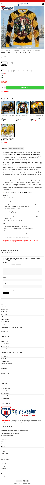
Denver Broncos (4, 341)
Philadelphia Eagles (5, 361)
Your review (5, 267)
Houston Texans (4, 331)
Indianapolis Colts (5, 334)
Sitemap (3, 456)
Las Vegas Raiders (5, 346)
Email (4, 283)
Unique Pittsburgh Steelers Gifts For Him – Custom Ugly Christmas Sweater (37, 118)
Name (4, 277)
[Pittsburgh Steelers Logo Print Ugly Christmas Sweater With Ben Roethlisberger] (7, 107)
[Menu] (1, 3)
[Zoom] (2, 47)
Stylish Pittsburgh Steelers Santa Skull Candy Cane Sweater (7, 140)
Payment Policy (4, 468)
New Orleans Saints (5, 386)
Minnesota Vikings (5, 373)
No (2, 77)
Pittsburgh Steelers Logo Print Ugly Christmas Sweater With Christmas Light (22, 118)
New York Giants (4, 358)
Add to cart (25, 87)
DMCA (2, 471)
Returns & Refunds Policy (6, 448)
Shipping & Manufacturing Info (16, 148)
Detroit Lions (4, 368)
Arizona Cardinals (4, 390)
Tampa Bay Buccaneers (6, 388)
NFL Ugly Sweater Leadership (7, 476)
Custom (3, 73)
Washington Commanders (6, 363)
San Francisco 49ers (5, 395)
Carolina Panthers (5, 383)
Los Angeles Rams (5, 393)
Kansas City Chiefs (5, 343)
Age (2, 59)
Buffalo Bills (3, 307)
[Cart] (43, 4)
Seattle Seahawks (5, 398)
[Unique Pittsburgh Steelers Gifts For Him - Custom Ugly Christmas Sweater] (37, 107)
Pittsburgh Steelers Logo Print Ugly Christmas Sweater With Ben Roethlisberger (8, 118)
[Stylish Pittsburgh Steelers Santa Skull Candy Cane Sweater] (7, 130)
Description (4, 148)
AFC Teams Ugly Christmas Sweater (12, 50)
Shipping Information (5, 466)
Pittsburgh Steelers (5, 324)
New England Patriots (5, 311)
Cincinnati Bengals (5, 319)
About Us (3, 443)
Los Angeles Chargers (5, 348)
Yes (2, 75)
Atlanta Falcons (4, 381)
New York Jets (4, 314)
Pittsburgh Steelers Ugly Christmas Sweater (30, 50)
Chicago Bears (4, 366)
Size (2, 68)
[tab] (4, 148)
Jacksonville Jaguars (5, 336)
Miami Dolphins (4, 309)
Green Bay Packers (5, 371)
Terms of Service (4, 453)
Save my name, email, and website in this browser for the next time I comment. (21, 290)
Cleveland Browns (5, 321)
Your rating (5, 262)
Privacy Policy (4, 451)
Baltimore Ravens (5, 316)
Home (2, 50)
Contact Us (3, 463)
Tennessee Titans (5, 339)
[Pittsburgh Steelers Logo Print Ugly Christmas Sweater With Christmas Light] (22, 107)
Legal (2, 473)
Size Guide (3, 446)
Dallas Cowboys (4, 356)
